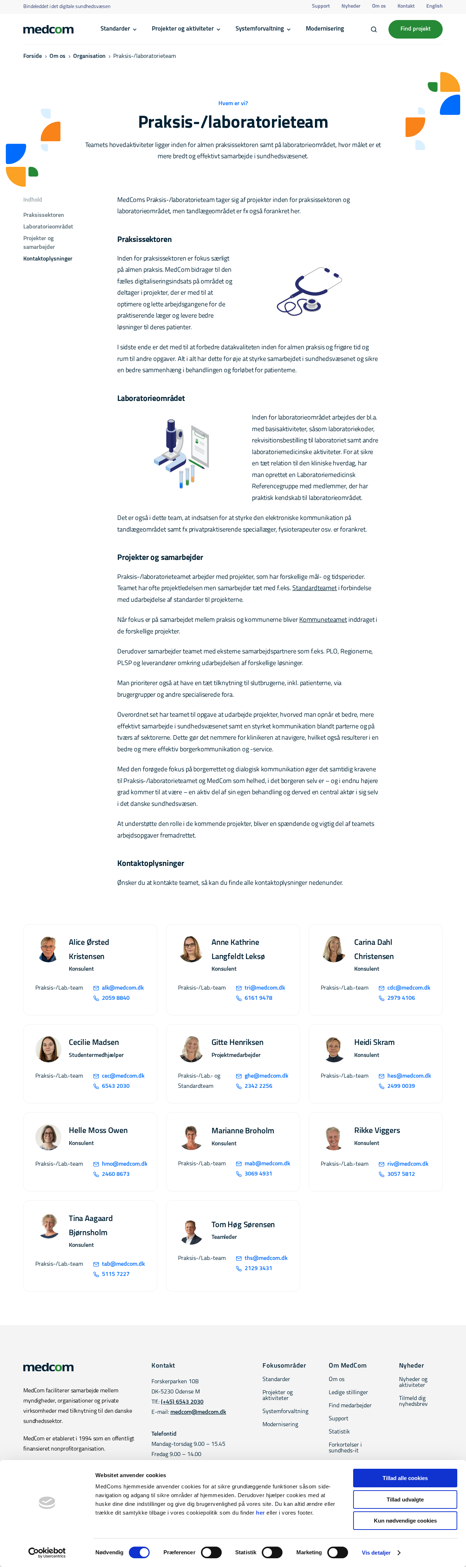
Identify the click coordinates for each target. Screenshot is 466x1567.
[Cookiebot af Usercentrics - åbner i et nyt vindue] (47, 1552)
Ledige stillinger (348, 1393)
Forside (32, 56)
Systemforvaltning (260, 29)
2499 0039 (401, 1086)
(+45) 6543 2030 (182, 1402)
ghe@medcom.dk (266, 1076)
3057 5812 (401, 1174)
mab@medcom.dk (266, 1164)
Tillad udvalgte (405, 1499)
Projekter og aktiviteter (183, 29)
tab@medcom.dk (123, 1264)
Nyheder (350, 6)
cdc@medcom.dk (408, 988)
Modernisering (325, 29)
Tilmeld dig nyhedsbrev (413, 1401)
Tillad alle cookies (405, 1478)
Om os (379, 6)
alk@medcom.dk (123, 988)
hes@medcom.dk (409, 1076)
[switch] (211, 1552)
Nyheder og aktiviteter (413, 1382)
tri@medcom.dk (265, 988)
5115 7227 (116, 1274)
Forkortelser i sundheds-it (345, 1448)
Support (321, 6)
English (434, 6)
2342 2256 (258, 1086)
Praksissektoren (43, 215)
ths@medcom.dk (266, 1258)
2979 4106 (401, 998)
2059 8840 (116, 998)
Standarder (115, 29)
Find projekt (415, 29)
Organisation (89, 56)
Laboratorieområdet (49, 227)
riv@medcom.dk (408, 1164)
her (260, 1513)
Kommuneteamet (323, 620)
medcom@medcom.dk (198, 1412)
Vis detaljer (376, 1553)
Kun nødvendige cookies (405, 1521)
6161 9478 (258, 998)
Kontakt (406, 6)
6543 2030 (116, 1086)
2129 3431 (258, 1269)
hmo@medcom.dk (123, 1164)
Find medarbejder (350, 1406)
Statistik (339, 1432)
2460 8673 (116, 1174)
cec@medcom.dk (123, 1076)
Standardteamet (314, 588)
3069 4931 (258, 1174)
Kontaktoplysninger (47, 259)
